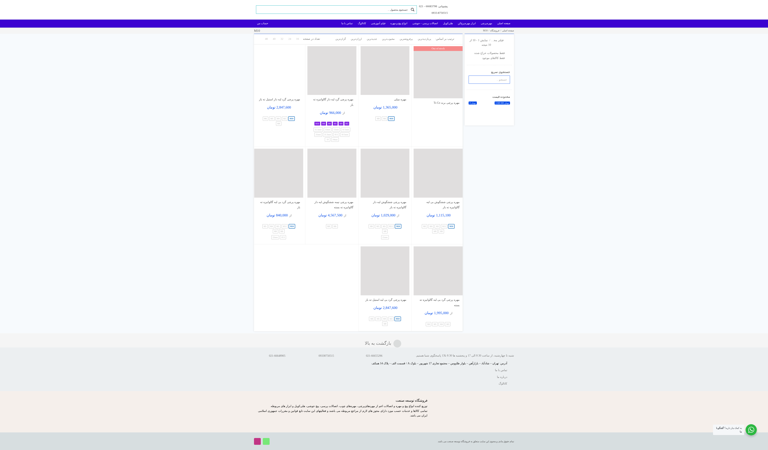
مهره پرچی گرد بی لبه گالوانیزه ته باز (280, 205)
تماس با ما (501, 370)
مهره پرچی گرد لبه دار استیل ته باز (279, 99)
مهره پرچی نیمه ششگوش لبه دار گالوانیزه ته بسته (333, 205)
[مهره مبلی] (385, 70)
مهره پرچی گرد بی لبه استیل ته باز (385, 299)
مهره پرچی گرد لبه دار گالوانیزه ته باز (333, 102)
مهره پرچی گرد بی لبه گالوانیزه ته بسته (440, 302)
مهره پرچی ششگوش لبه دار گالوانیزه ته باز (389, 205)
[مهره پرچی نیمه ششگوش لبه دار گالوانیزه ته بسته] (331, 173)
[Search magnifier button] (412, 9)
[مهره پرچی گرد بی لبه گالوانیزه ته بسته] (438, 270)
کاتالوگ (503, 383)
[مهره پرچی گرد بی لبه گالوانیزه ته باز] (278, 173)
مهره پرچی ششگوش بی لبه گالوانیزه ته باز (443, 205)
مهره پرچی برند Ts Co (447, 102)
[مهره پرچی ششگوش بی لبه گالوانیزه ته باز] (438, 173)
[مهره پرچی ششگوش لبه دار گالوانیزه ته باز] (385, 173)
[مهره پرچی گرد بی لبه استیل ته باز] (385, 270)
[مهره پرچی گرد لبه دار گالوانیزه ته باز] (331, 70)
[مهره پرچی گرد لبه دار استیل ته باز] (278, 70)
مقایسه (451, 93)
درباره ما (502, 376)
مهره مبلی (400, 99)
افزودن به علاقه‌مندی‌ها (420, 92)
